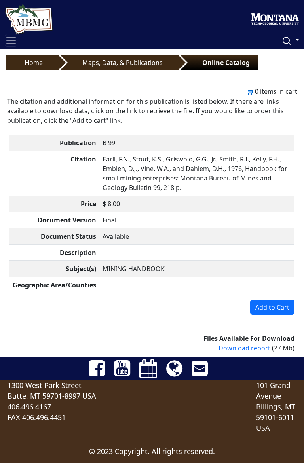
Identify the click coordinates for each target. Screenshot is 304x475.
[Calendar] (149, 373)
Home (34, 62)
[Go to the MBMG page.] (29, 16)
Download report (244, 348)
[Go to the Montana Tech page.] (275, 16)
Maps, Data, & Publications (122, 62)
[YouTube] (97, 373)
